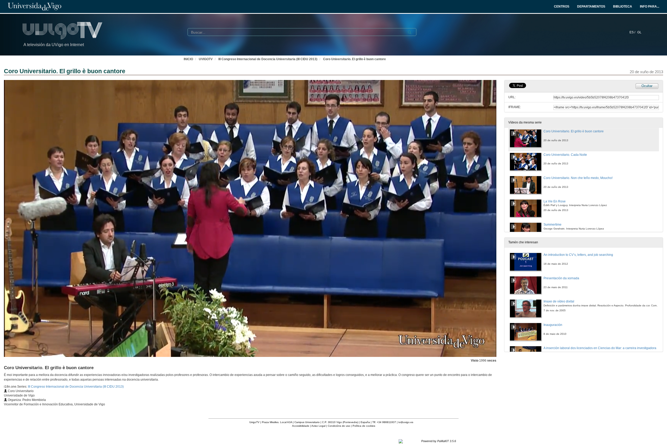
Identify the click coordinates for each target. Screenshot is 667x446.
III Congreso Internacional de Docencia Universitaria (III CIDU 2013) (267, 59)
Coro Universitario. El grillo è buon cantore (354, 59)
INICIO (188, 59)
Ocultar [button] (646, 86)
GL (639, 32)
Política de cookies (364, 425)
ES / (632, 32)
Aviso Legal (318, 425)
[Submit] (409, 32)
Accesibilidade (300, 425)
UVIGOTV (206, 59)
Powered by (438, 441)
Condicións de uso (339, 425)
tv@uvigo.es (405, 422)
